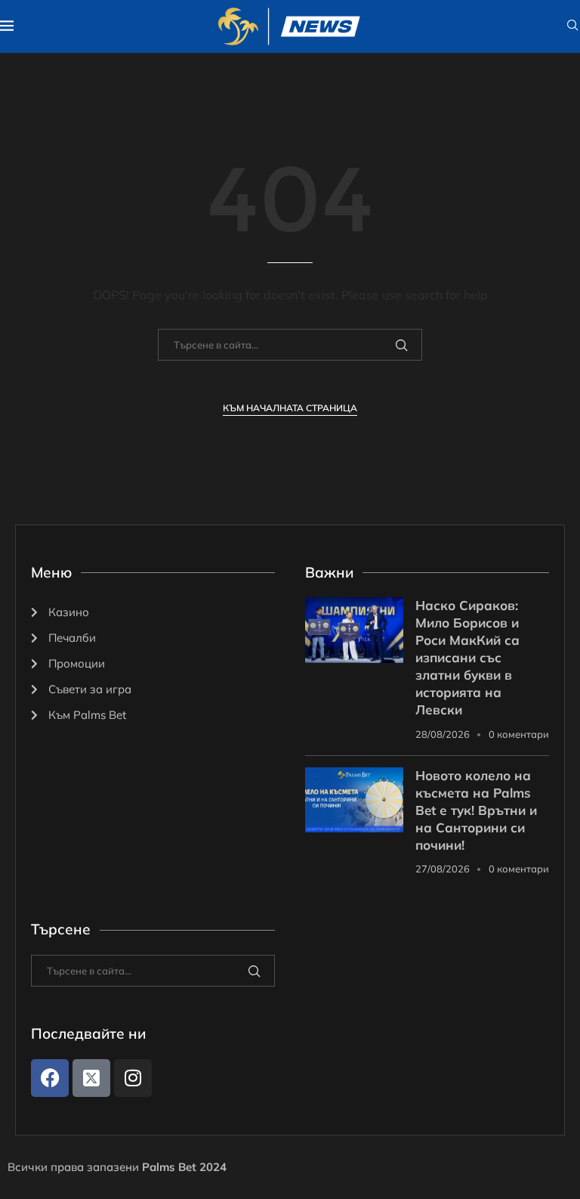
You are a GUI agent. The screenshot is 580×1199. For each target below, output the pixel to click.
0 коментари (519, 734)
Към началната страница (290, 408)
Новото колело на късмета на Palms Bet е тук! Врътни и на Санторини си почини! (476, 810)
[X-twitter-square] (91, 1078)
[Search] (572, 26)
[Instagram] (133, 1078)
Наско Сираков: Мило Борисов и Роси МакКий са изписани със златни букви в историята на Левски (467, 657)
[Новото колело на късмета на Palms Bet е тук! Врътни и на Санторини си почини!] (354, 800)
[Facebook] (50, 1078)
